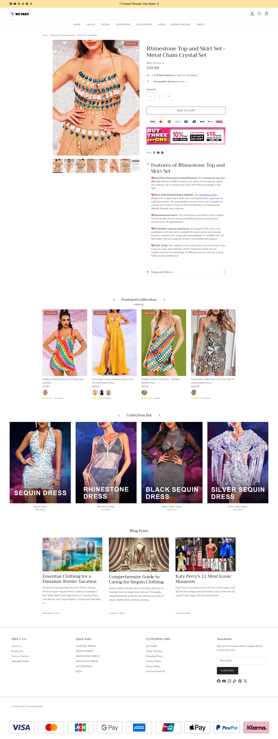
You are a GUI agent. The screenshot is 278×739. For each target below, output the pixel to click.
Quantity (151, 89)
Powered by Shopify (33, 706)
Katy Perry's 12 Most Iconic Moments (204, 578)
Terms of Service (20, 656)
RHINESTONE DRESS (87, 656)
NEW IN (91, 24)
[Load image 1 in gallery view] (96, 98)
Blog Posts (139, 530)
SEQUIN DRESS (84, 651)
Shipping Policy (154, 656)
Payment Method (155, 671)
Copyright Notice (20, 661)
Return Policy (153, 666)
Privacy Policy (153, 661)
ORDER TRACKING (180, 24)
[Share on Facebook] (158, 152)
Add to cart (186, 110)
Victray (21, 706)
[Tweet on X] (154, 152)
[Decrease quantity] (150, 96)
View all (139, 304)
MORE (161, 24)
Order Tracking (154, 651)
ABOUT (201, 24)
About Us (16, 646)
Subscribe (227, 670)
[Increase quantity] (169, 96)
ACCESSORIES (144, 24)
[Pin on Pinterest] (162, 152)
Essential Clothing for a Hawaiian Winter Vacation (69, 578)
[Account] (251, 14)
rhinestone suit (207, 194)
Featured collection (139, 299)
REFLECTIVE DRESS (87, 661)
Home (45, 35)
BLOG (79, 671)
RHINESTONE (123, 24)
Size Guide (151, 646)
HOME (77, 24)
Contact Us (17, 651)
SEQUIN (105, 24)
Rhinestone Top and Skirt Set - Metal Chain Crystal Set (73, 35)
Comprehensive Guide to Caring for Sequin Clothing (136, 579)
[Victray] (19, 14)
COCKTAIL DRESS (86, 646)
